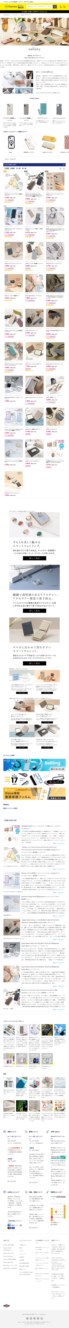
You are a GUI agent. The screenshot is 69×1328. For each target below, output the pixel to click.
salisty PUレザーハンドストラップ (53, 263)
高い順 (24, 168)
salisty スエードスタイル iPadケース (33, 364)
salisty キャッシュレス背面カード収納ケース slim (34, 229)
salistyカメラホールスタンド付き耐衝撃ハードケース (13, 331)
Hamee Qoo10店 (8, 1262)
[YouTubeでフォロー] (41, 1318)
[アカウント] (61, 7)
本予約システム (55, 1150)
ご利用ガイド (23, 1245)
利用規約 (21, 1257)
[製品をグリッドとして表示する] (60, 168)
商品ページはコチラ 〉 (59, 843)
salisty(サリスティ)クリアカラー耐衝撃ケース (14, 461)
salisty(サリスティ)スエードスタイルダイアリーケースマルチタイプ (14, 364)
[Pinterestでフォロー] (38, 1318)
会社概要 (21, 1260)
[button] (8, 202)
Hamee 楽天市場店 (8, 1245)
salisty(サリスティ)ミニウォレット (12, 493)
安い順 (18, 168)
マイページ (22, 1254)
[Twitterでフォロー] (31, 1318)
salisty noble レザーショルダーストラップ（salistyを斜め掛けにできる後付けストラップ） (55, 297)
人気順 (7, 168)
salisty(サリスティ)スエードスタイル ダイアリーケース (13, 229)
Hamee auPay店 (8, 1256)
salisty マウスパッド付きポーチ (32, 461)
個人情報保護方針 (24, 1263)
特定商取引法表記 (24, 1266)
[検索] (55, 7)
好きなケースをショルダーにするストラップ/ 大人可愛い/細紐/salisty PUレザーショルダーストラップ (55, 230)
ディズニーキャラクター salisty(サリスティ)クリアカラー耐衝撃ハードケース (14, 430)
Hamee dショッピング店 (10, 1265)
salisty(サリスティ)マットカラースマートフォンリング (55, 194)
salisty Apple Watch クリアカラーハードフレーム (14, 398)
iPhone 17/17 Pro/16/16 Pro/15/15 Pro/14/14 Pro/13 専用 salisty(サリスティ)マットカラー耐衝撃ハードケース (34, 195)
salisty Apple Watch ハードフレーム (33, 295)
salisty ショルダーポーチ (51, 429)
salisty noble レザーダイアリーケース (54, 364)
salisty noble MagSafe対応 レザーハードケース (55, 331)
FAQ (20, 1248)
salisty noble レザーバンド (31, 330)
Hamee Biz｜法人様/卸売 (10, 1268)
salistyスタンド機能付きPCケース (32, 429)
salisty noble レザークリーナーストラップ (34, 398)
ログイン (21, 1251)
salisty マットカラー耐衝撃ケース (12, 295)
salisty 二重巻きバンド (51, 397)
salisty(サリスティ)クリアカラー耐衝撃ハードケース (14, 194)
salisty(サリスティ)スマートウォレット (13, 263)
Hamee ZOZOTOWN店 (9, 1259)
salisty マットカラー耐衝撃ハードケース (34, 263)
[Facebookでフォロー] (27, 1318)
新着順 (12, 168)
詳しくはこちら (12, 1181)
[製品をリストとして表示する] (64, 168)
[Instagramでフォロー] (34, 1318)
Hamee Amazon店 (8, 1253)
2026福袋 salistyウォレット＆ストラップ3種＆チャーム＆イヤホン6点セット (55, 461)
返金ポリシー (23, 1269)
